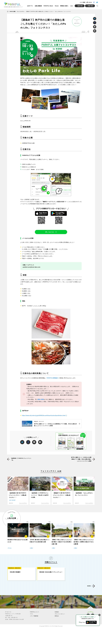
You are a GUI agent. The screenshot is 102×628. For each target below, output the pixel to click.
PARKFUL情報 (12, 11)
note (71, 5)
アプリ (31, 613)
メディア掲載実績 (34, 615)
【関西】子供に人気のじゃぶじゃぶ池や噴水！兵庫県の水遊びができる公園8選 (84, 542)
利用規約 (57, 611)
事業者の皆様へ (64, 5)
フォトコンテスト (20, 11)
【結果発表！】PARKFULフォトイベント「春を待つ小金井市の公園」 (40, 495)
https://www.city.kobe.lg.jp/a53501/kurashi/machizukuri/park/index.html (43, 415)
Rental (57, 5)
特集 (27, 521)
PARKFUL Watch (48, 5)
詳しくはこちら (49, 232)
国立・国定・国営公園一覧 (11, 617)
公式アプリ (30, 5)
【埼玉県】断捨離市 (15, 572)
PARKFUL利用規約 (52, 378)
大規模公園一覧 (8, 615)
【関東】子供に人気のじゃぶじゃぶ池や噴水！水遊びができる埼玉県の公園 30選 (62, 542)
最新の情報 (41, 399)
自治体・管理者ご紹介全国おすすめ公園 (14, 619)
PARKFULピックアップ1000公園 (12, 613)
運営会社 (57, 615)
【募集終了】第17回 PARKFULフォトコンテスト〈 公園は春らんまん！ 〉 (61, 495)
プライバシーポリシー (60, 613)
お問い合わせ (89, 2)
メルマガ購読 (82, 2)
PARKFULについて (34, 611)
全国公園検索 (38, 5)
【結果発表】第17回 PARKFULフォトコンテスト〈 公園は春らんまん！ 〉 (17, 495)
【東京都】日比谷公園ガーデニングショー (50, 572)
